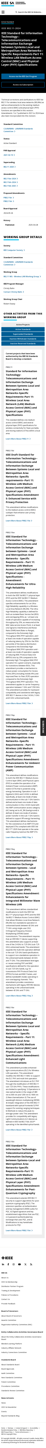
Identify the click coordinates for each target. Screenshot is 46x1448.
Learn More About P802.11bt (18, 1230)
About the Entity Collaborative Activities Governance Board (21, 1338)
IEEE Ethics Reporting (26, 1430)
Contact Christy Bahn (13, 292)
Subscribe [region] (43, 727)
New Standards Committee (11, 1377)
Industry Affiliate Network (11, 1348)
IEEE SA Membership (9, 1282)
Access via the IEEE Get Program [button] (23, 76)
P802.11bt (8, 201)
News (3, 1403)
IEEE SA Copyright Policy (8, 1434)
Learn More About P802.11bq (18, 995)
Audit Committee (7, 1373)
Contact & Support (21, 1428)
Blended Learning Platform (11, 1343)
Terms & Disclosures (22, 1432)
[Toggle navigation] (3, 12)
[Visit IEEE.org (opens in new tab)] (7, 1258)
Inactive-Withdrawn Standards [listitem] (23, 339)
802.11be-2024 (10, 178)
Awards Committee (8, 1320)
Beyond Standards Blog (10, 1416)
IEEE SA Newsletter (9, 1407)
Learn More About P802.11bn (18, 703)
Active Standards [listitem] (23, 329)
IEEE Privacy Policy (7, 1432)
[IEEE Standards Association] (13, 4)
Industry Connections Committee (14, 1352)
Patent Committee (8, 1382)
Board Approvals (7, 1369)
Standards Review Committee (12, 1390)
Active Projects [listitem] (23, 324)
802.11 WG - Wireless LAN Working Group (21, 276)
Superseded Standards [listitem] (23, 334)
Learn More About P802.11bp (18, 837)
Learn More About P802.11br (18, 1130)
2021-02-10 (8, 155)
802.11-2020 (9, 167)
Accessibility (34, 1428)
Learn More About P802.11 (17, 439)
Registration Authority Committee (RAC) (16, 1324)
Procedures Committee (10, 1386)
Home (3, 1428)
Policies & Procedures (9, 1295)
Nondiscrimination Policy (9, 1430)
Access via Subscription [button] (23, 84)
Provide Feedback (8, 1303)
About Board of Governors (11, 1316)
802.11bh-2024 (10, 182)
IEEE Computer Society (13, 250)
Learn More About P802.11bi (18, 520)
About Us (4, 1277)
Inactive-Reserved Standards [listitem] (23, 343)
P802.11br (8, 197)
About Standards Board (10, 1364)
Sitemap (10, 1428)
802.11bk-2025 (10, 186)
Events (4, 1411)
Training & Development (10, 1290)
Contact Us (5, 1299)
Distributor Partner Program (12, 1286)
